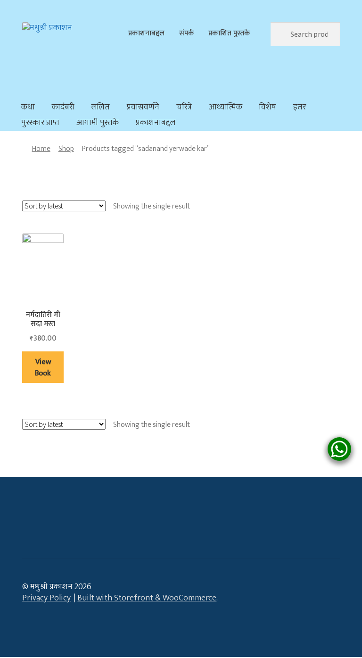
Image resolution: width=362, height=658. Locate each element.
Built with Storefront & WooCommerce (146, 598)
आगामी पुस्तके (97, 123)
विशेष (267, 107)
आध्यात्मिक (225, 107)
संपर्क (186, 33)
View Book (43, 367)
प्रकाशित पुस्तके (229, 33)
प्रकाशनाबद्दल (146, 33)
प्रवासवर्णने (143, 107)
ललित (100, 107)
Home (41, 148)
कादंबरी (63, 107)
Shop (66, 148)
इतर (299, 107)
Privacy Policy (46, 598)
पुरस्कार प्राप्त (40, 123)
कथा (28, 107)
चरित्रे (184, 107)
